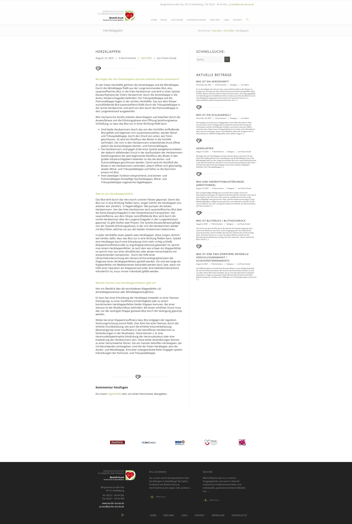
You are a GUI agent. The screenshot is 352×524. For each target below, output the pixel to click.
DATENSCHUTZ (239, 515)
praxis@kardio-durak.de (241, 4)
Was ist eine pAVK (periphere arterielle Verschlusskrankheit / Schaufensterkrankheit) (222, 257)
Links (226, 20)
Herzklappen (205, 148)
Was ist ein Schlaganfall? (213, 114)
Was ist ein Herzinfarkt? (212, 81)
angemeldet (114, 393)
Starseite (216, 30)
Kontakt (237, 20)
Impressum (218, 515)
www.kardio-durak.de (113, 503)
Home (154, 20)
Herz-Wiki (215, 20)
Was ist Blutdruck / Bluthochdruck (221, 220)
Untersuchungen (196, 20)
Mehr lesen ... (161, 497)
